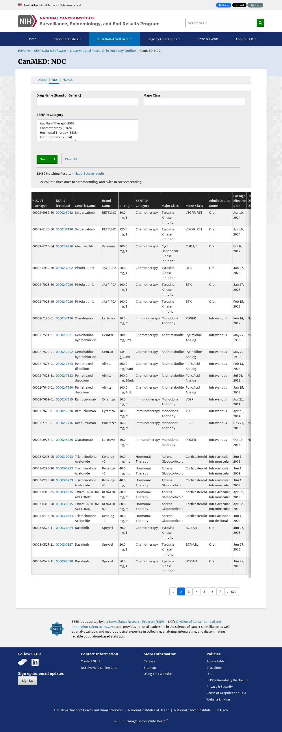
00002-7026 (64, 284)
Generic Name (85, 205)
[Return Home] (88, 21)
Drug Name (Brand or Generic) (59, 95)
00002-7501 (64, 335)
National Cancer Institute (192, 710)
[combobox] (194, 101)
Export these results (90, 173)
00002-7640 (64, 387)
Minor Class (194, 205)
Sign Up (27, 680)
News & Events (208, 39)
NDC (55, 79)
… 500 (231, 591)
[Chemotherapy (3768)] (87, 128)
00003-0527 (64, 544)
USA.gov (221, 710)
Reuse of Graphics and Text (226, 693)
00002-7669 (64, 399)
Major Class (152, 95)
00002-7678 (64, 411)
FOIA (209, 673)
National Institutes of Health (148, 710)
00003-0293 (64, 456)
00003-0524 (64, 527)
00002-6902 (64, 267)
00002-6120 (64, 229)
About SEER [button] (245, 39)
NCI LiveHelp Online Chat (99, 667)
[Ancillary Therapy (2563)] (87, 123)
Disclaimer (214, 667)
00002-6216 (64, 246)
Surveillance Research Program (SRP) (136, 621)
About (42, 79)
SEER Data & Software (50, 50)
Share (225, 5)
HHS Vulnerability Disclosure (227, 680)
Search (45, 159)
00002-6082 (64, 212)
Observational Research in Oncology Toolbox (103, 50)
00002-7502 (64, 351)
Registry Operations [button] (163, 39)
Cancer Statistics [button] (66, 39)
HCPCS (68, 79)
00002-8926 (64, 439)
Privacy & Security (219, 686)
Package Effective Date (239, 200)
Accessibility (215, 661)
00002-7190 (64, 318)
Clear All (71, 159)
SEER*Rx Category (50, 114)
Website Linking (218, 699)
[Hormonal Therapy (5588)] (87, 132)
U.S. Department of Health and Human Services (89, 710)
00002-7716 (64, 423)
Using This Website (158, 673)
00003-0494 (64, 515)
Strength (125, 205)
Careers (149, 661)
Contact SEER (90, 661)
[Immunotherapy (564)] (87, 137)
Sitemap (150, 667)
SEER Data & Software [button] (113, 39)
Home (32, 39)
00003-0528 (64, 561)
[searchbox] (146, 101)
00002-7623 (64, 363)
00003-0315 (64, 492)
